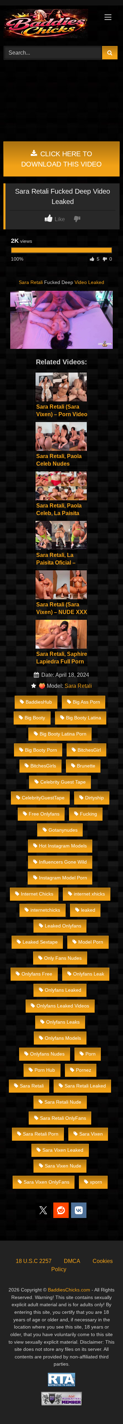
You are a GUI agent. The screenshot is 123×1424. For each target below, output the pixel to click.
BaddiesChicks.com (69, 1289)
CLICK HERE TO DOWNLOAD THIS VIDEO (61, 159)
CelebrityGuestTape (43, 797)
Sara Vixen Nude (63, 1166)
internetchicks (45, 910)
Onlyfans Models (63, 1038)
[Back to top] (101, 1403)
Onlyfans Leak (88, 974)
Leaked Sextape (40, 942)
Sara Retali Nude (62, 1102)
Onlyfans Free (37, 974)
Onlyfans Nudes (47, 1054)
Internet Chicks (37, 894)
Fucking (88, 814)
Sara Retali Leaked (85, 1086)
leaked (88, 910)
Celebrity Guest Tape (63, 782)
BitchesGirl (89, 750)
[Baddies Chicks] (50, 25)
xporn (96, 1182)
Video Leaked (89, 282)
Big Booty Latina (83, 717)
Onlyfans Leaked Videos (63, 1006)
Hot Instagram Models (63, 845)
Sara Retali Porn (40, 1134)
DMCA (72, 1261)
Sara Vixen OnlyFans (46, 1182)
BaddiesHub (39, 702)
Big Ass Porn (86, 702)
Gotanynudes (63, 830)
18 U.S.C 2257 (34, 1261)
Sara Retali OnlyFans (63, 1118)
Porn (90, 1054)
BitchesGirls (43, 765)
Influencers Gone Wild (63, 862)
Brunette (86, 765)
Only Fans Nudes (63, 958)
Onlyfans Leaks (63, 1022)
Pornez (83, 1070)
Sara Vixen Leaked (62, 1150)
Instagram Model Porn (63, 877)
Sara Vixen (91, 1134)
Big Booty (35, 717)
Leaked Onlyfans (63, 926)
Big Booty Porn (41, 750)
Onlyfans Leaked (63, 990)
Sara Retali (31, 282)
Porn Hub (45, 1070)
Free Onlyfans (44, 814)
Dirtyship (94, 797)
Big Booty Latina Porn (63, 734)
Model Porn (90, 942)
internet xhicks (89, 894)
